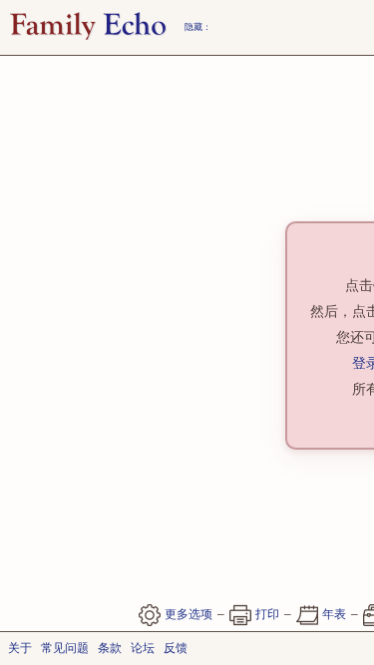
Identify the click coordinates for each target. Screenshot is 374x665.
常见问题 (65, 648)
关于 (20, 648)
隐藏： (198, 27)
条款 (110, 648)
